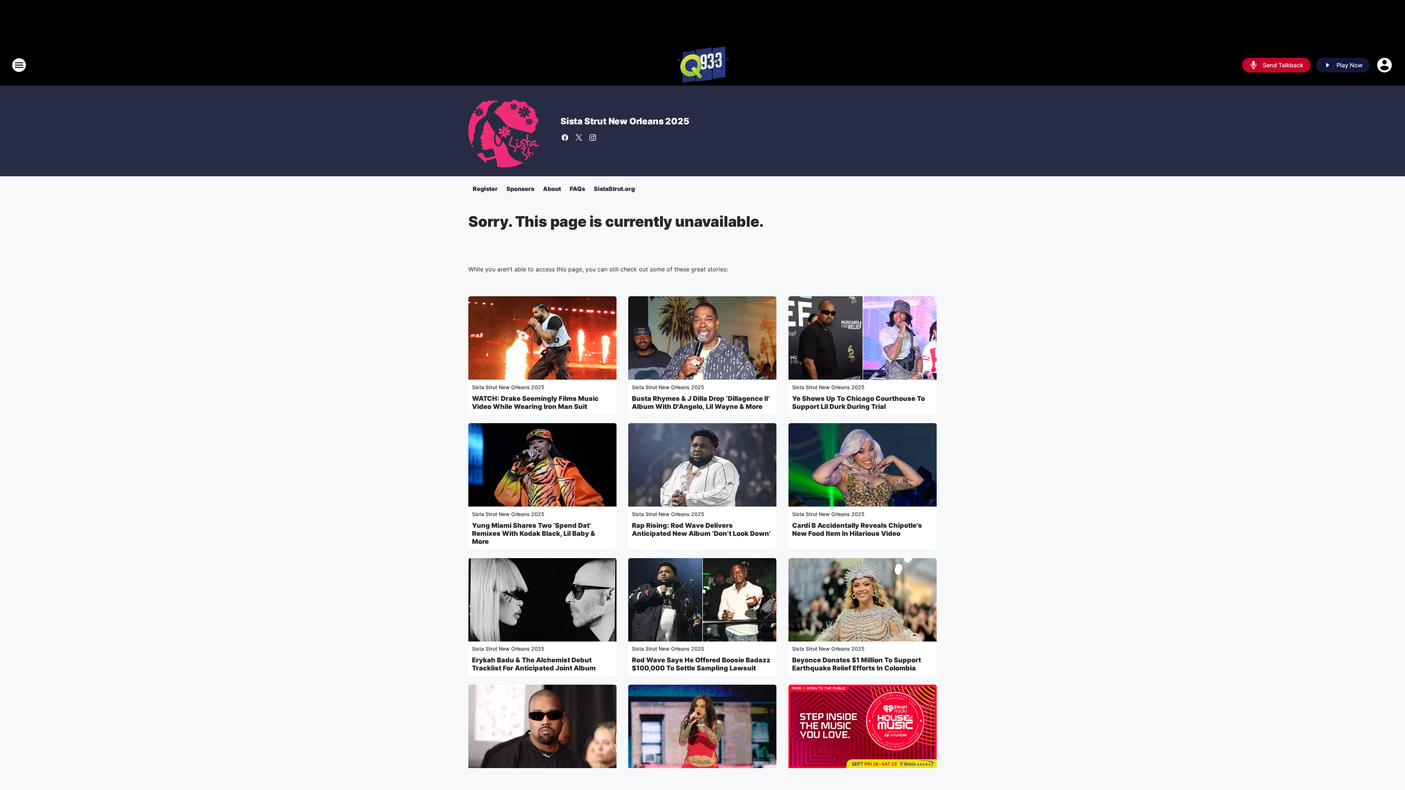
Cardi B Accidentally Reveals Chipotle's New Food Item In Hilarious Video (857, 529)
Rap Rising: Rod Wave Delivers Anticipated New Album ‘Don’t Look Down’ (701, 529)
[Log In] (1385, 65)
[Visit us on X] (578, 137)
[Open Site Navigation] (19, 65)
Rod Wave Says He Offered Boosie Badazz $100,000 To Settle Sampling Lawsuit (701, 664)
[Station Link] (702, 65)
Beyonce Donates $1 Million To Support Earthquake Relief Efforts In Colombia (856, 664)
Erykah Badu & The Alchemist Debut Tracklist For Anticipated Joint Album (534, 664)
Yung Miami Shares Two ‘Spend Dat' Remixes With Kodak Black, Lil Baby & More (533, 533)
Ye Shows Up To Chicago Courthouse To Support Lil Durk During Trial (858, 402)
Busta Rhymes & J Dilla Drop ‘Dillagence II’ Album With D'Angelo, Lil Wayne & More (701, 402)
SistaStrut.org (614, 188)
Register (485, 188)
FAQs (577, 188)
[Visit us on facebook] (565, 137)
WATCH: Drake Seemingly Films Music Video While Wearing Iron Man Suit (535, 402)
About (552, 188)
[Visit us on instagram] (592, 137)
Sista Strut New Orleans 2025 (625, 121)
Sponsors (520, 188)
